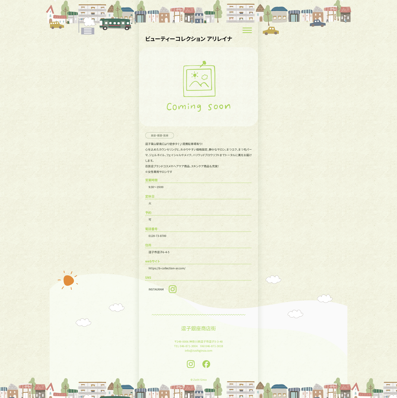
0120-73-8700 (157, 236)
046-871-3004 (188, 346)
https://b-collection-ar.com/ (167, 268)
